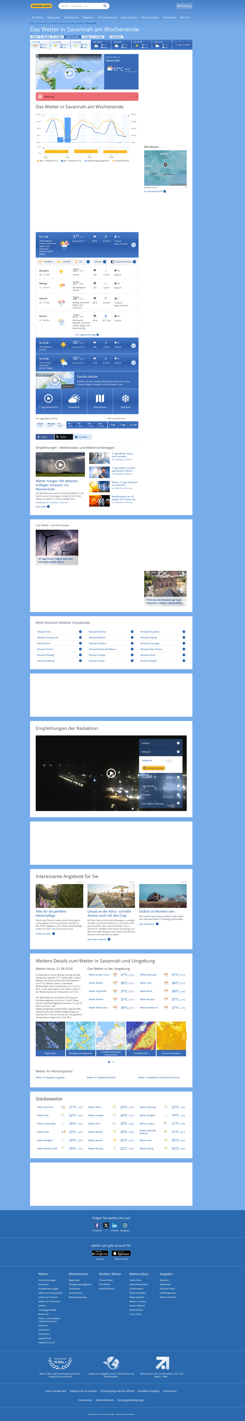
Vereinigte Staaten (56, 23)
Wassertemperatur (78, 1297)
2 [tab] (113, 1062)
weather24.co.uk (46, 1342)
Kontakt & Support (149, 1391)
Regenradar (74, 1280)
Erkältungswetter (168, 1292)
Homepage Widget (47, 1309)
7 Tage (87, 36)
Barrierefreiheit (105, 1400)
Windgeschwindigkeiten (80, 1284)
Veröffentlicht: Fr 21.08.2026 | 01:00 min (52, 503)
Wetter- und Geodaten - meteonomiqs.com (49, 1320)
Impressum (170, 1391)
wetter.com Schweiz (48, 1297)
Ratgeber (166, 1274)
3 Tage (58, 36)
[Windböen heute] (165, 168)
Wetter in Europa (137, 1301)
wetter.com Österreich (49, 1301)
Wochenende (72, 36)
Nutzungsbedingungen (130, 1400)
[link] (37, 17)
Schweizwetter (136, 1288)
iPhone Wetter (106, 1280)
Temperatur (74, 1288)
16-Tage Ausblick (183, 44)
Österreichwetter (137, 1292)
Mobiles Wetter (110, 1274)
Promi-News (135, 1314)
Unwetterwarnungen (48, 1288)
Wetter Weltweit (137, 1305)
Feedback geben (131, 71)
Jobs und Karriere (56, 1391)
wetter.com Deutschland (50, 1292)
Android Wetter (106, 1288)
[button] (87, 245)
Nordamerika (42, 23)
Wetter (43, 1274)
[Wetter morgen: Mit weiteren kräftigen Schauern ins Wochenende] (60, 464)
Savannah (80, 23)
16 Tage (98, 36)
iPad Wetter (104, 1284)
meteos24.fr (44, 1329)
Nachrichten (135, 1280)
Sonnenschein (75, 1292)
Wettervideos (139, 1274)
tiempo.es (43, 1325)
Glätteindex (165, 1284)
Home (32, 23)
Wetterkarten (78, 1274)
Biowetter (164, 1280)
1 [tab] (109, 1062)
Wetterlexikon (136, 1309)
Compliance (85, 1400)
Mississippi (70, 23)
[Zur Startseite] (41, 5)
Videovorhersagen (47, 1280)
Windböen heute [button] (150, 187)
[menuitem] (37, 17)
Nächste (184, 1036)
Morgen (46, 36)
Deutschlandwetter (138, 1284)
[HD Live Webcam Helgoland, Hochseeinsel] (111, 773)
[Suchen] (104, 6)
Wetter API (43, 1314)
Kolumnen (43, 1284)
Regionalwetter (136, 1297)
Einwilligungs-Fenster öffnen (117, 1391)
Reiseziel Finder (167, 1288)
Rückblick (116, 36)
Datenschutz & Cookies (83, 1391)
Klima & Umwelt (168, 1297)
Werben (42, 1305)
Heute (35, 36)
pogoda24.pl (44, 1338)
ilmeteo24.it (44, 1334)
